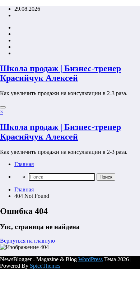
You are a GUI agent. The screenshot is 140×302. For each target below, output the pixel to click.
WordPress (90, 259)
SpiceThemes (45, 266)
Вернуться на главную (27, 241)
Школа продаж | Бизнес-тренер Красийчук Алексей (60, 73)
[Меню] (3, 107)
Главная (24, 164)
